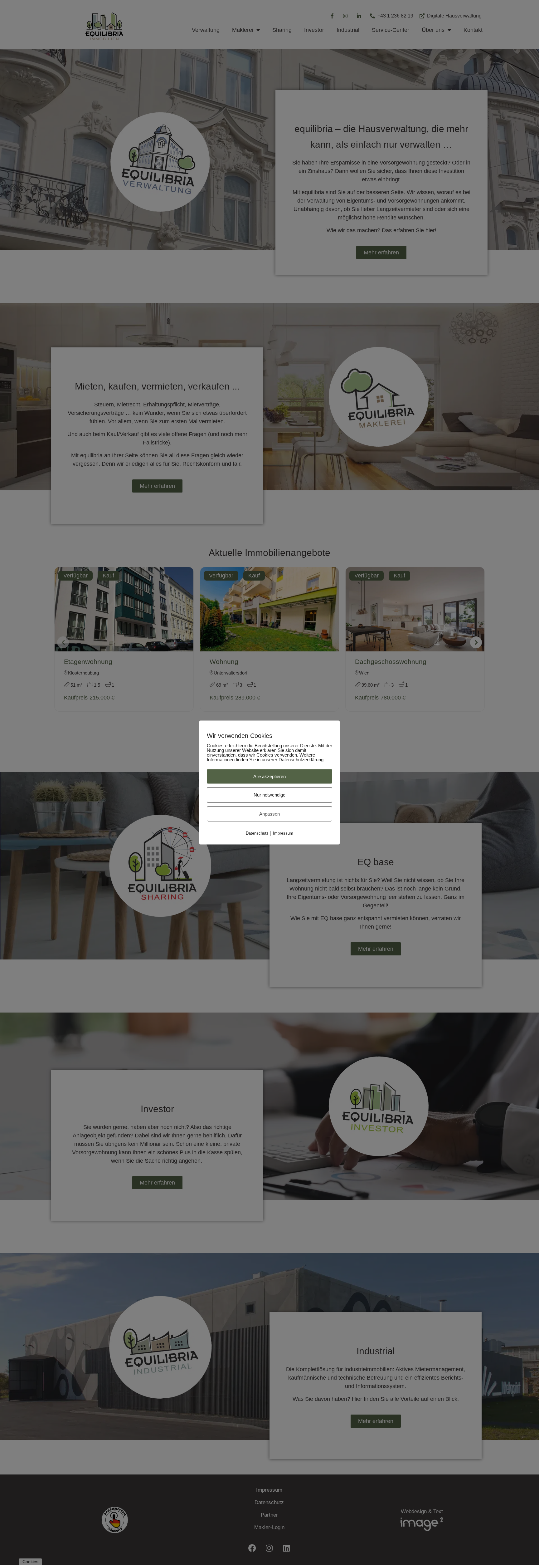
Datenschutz (257, 833)
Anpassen (269, 814)
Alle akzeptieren (269, 776)
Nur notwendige (269, 794)
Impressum (283, 833)
